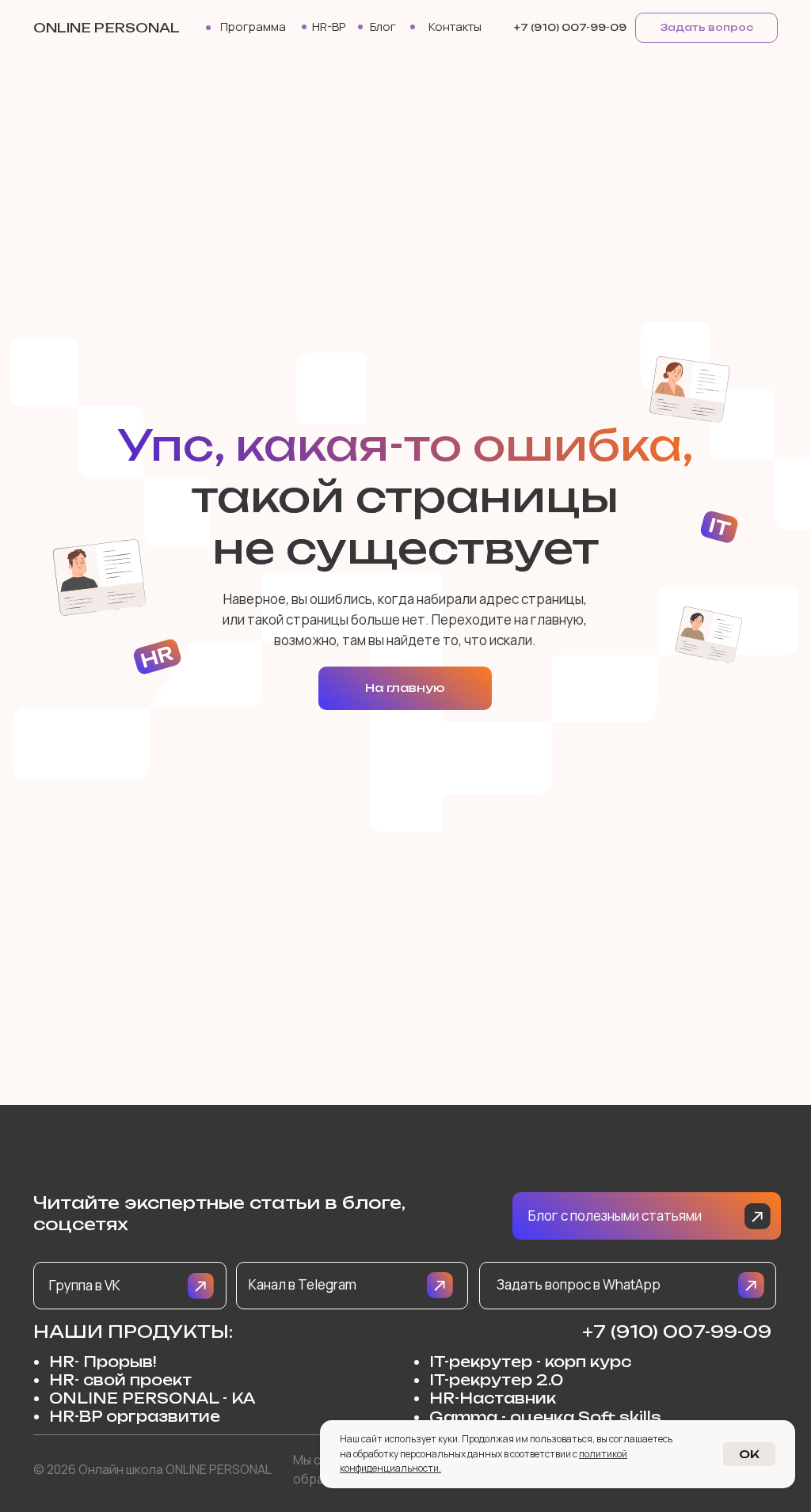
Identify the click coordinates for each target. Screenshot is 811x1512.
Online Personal (106, 28)
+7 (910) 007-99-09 (676, 1331)
